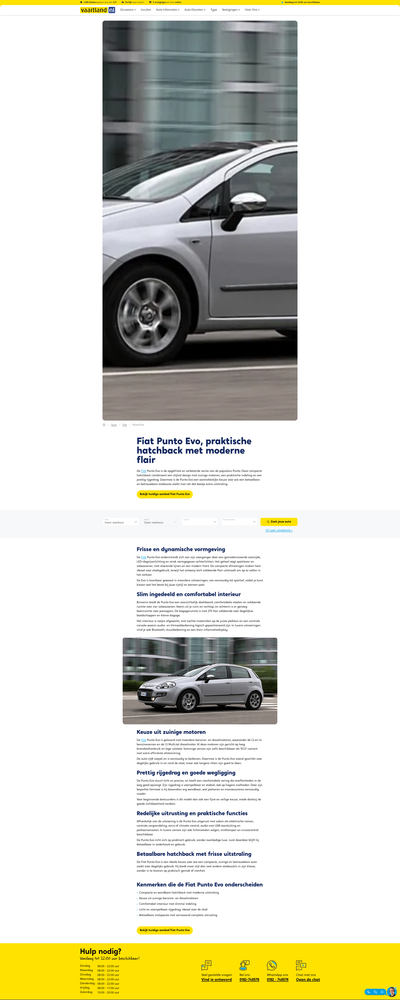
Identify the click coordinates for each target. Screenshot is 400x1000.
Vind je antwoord (216, 980)
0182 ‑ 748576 (278, 980)
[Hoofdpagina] (104, 425)
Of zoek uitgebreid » (279, 530)
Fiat (124, 425)
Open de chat (308, 980)
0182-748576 (249, 980)
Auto (114, 425)
